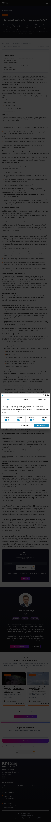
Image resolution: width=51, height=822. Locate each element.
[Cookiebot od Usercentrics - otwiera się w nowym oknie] (43, 395)
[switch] (19, 420)
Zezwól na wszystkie (41, 425)
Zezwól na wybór (25, 425)
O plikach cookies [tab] (42, 399)
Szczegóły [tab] (25, 399)
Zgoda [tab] (8, 399)
